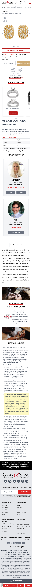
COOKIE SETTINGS (27, 538)
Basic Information (9, 137)
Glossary (4, 531)
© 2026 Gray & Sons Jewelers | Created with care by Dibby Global (16, 576)
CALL (21, 585)
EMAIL (6, 585)
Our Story (5, 507)
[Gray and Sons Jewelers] (7, 2)
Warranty (4, 521)
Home (3, 7)
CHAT (28, 585)
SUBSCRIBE (24, 492)
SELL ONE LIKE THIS (23, 63)
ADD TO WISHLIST (17, 50)
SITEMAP (20, 538)
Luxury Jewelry (11, 7)
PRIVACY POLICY (3, 538)
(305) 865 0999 (21, 528)
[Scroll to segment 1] (13, 46)
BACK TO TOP (17, 581)
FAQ (3, 514)
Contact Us (21, 519)
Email (21, 192)
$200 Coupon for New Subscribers (17, 487)
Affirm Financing (6, 526)
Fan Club (4, 510)
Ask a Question (16, 232)
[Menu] (29, 3)
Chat (10, 192)
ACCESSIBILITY (12, 538)
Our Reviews (5, 512)
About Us (4, 505)
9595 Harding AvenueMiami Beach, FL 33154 (23, 525)
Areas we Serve (21, 533)
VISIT (13, 585)
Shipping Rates (6, 528)
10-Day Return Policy (8, 524)
